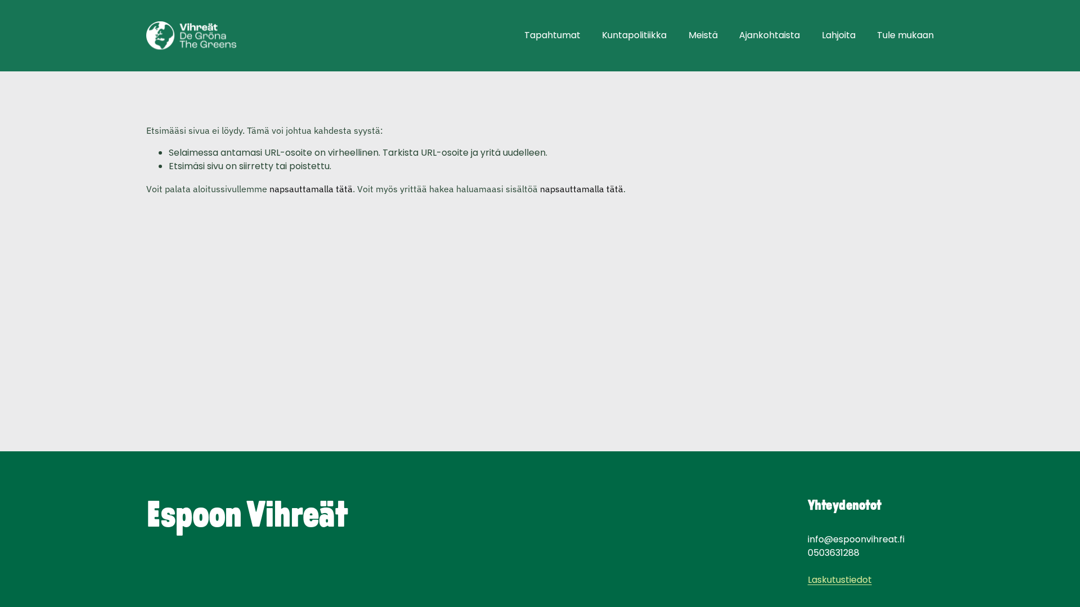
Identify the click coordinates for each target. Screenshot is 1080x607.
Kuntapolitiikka (634, 35)
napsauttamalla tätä (311, 188)
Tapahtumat (552, 35)
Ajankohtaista (769, 35)
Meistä (703, 35)
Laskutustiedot (840, 579)
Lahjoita (839, 35)
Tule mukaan (905, 35)
